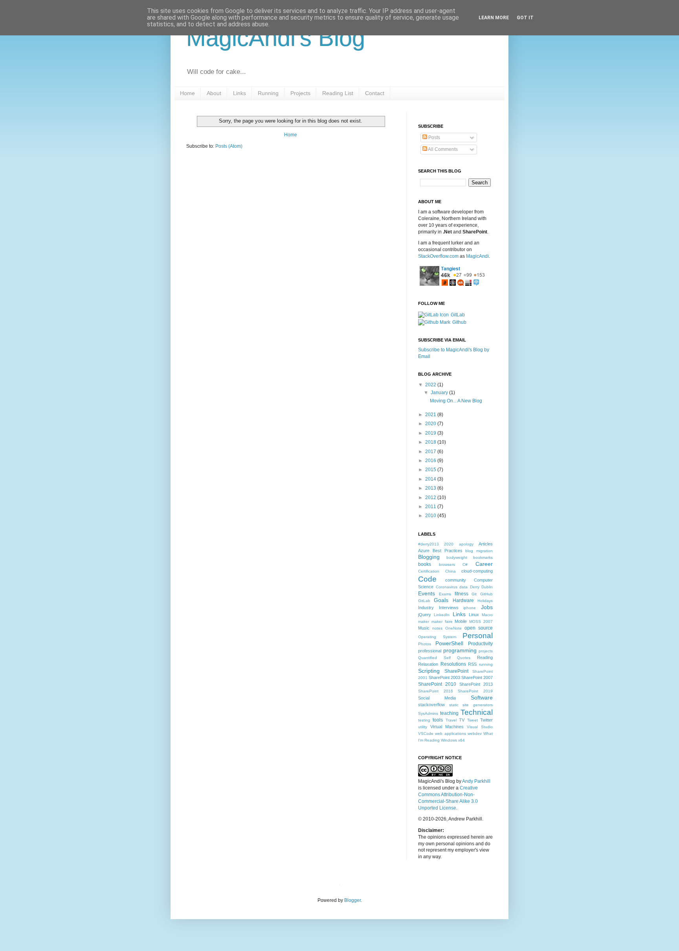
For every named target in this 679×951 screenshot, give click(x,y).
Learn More (494, 17)
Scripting (429, 671)
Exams (445, 594)
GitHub (486, 594)
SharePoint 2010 (437, 684)
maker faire (442, 621)
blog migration (479, 551)
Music (423, 628)
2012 (431, 497)
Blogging (429, 557)
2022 (431, 384)
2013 (431, 488)
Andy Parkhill (476, 781)
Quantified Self (434, 657)
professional (429, 650)
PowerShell (449, 643)
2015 (431, 469)
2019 (431, 433)
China (450, 571)
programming (460, 650)
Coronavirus (446, 587)
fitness (461, 594)
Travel (451, 720)
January (440, 392)
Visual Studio (480, 727)
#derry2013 (428, 544)
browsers (447, 564)
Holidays (485, 601)
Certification (428, 571)
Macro (487, 615)
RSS (472, 664)
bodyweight (456, 557)
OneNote (453, 628)
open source (478, 628)
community (455, 580)
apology (466, 544)
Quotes (463, 657)
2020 (431, 423)
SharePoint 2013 (476, 684)
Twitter (486, 720)
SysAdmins (428, 713)
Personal (477, 636)
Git (474, 594)
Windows (449, 740)
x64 (461, 740)
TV (461, 720)
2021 (431, 414)
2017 (431, 451)
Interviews (449, 607)
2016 (431, 460)
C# (465, 564)
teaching (449, 713)
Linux (474, 614)
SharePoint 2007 (477, 677)
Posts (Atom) (228, 146)
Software (482, 697)
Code (427, 579)
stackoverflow (431, 704)
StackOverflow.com (438, 256)
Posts (433, 137)
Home (290, 135)
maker (423, 621)
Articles (486, 544)
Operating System (437, 637)
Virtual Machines (447, 726)
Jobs (487, 607)
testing (424, 720)
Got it (525, 17)
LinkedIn (442, 615)
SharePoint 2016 (435, 691)
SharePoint (456, 671)
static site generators (471, 705)
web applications (450, 733)
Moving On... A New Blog (456, 401)
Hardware (463, 600)
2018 (431, 442)
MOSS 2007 (481, 621)
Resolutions (453, 664)
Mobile (461, 621)
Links (459, 614)
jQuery (424, 614)
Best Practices (447, 550)
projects (486, 651)
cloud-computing (477, 571)
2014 (431, 479)
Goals (441, 600)
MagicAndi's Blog (275, 38)
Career (484, 564)
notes (437, 628)
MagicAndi (477, 256)
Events (426, 593)
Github (459, 322)
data (463, 587)
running (486, 664)
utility (422, 727)
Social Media (437, 698)
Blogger (352, 900)
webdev (475, 733)
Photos (424, 644)
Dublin (487, 587)
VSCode (425, 733)
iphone (469, 608)
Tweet (472, 720)
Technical (477, 712)
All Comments (442, 149)
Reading (485, 657)
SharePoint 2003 (444, 677)
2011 (431, 506)
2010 (431, 515)
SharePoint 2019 (475, 691)
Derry (474, 587)
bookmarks (483, 557)
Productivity (480, 643)
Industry (426, 607)
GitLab (458, 315)
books (424, 564)
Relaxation (428, 664)
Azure (423, 550)
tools (438, 720)
